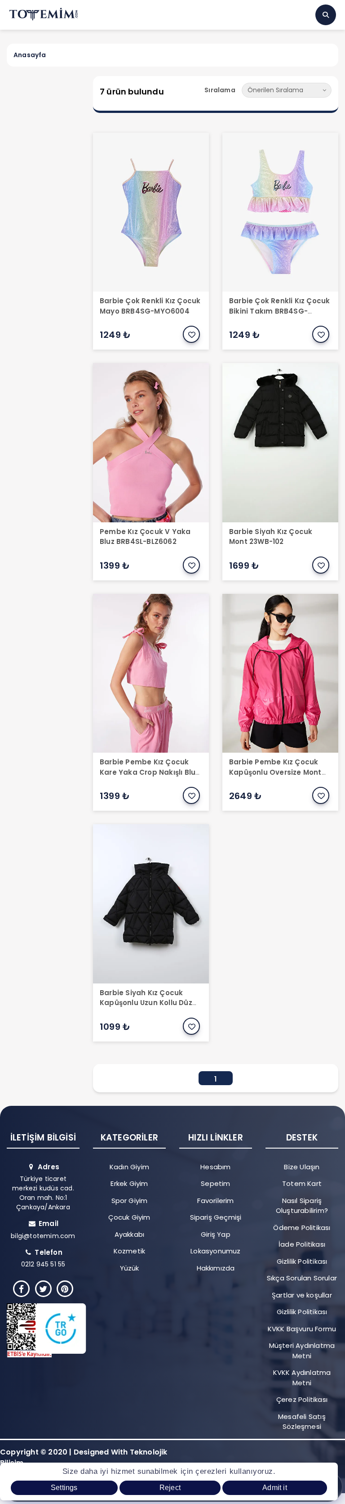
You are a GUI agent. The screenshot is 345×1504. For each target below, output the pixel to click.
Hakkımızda (216, 1268)
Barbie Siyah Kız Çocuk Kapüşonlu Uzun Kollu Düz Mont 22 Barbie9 (146, 1003)
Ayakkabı (130, 1234)
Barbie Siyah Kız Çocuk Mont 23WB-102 (270, 537)
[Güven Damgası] (39, 1330)
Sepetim (215, 1183)
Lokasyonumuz (215, 1251)
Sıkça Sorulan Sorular (302, 1278)
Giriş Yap (215, 1234)
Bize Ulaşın (301, 1167)
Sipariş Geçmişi (216, 1217)
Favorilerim (215, 1200)
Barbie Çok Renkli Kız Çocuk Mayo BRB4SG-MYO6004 (150, 306)
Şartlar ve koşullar (302, 1295)
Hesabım (215, 1167)
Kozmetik (130, 1251)
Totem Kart (302, 1183)
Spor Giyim (129, 1200)
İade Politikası (302, 1244)
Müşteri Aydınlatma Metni (302, 1350)
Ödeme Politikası (301, 1227)
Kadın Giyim (129, 1167)
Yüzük (129, 1268)
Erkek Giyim (129, 1183)
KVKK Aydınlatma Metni (302, 1377)
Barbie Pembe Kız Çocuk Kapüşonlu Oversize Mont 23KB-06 (275, 772)
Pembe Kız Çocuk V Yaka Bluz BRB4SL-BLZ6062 (145, 537)
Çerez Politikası (301, 1399)
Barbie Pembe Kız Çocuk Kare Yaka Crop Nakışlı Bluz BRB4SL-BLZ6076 (149, 772)
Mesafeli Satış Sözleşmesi (302, 1422)
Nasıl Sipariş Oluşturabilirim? (302, 1206)
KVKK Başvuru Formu (302, 1328)
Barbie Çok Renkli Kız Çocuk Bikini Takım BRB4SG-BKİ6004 (279, 311)
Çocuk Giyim (129, 1217)
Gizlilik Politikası (302, 1261)
